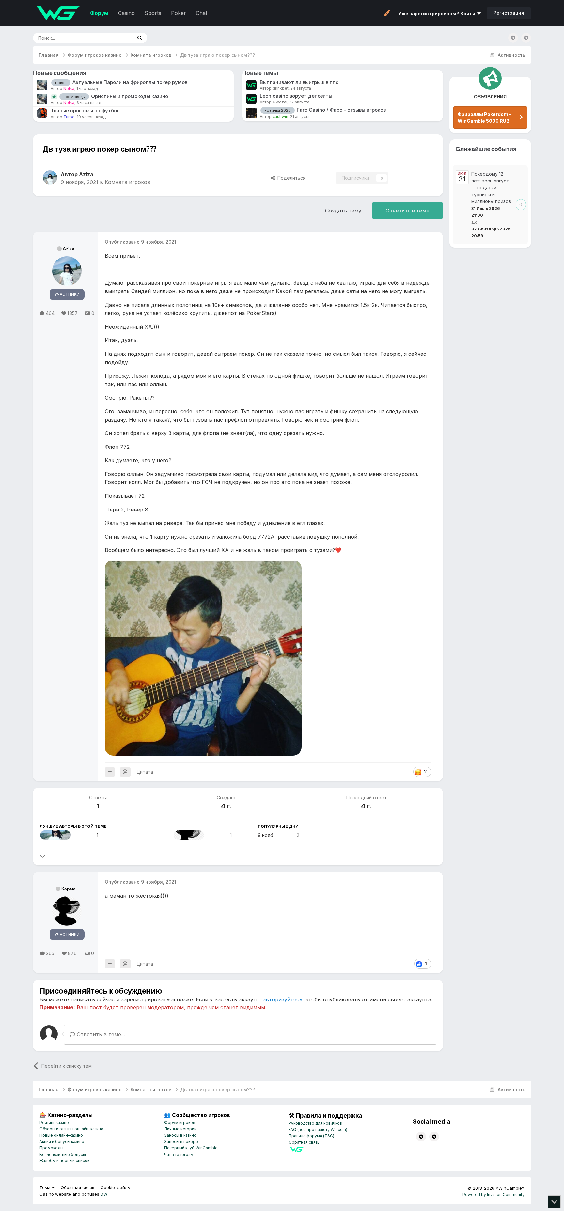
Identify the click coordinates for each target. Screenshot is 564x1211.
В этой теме (111, 37)
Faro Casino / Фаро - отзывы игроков (341, 110)
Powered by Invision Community (493, 1194)
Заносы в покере (181, 1141)
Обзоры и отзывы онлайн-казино (71, 1128)
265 (49, 953)
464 (49, 313)
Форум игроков (179, 1122)
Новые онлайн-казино (61, 1135)
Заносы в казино (180, 1135)
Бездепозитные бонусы (62, 1154)
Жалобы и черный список (64, 1160)
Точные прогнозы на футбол (85, 110)
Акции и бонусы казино (61, 1141)
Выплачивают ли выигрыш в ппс (299, 82)
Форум (99, 13)
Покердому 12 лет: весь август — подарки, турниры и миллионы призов (491, 187)
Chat (201, 13)
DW (104, 1194)
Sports (153, 13)
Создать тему (343, 210)
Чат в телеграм (179, 1154)
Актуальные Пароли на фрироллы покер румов (129, 82)
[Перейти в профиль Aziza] (50, 177)
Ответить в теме (407, 210)
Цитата (145, 772)
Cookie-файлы (116, 1187)
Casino (126, 13)
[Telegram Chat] (513, 38)
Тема (45, 1187)
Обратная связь (304, 1142)
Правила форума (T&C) (311, 1135)
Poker (178, 13)
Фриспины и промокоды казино (129, 96)
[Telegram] (526, 38)
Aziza (68, 248)
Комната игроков (127, 182)
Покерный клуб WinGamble (191, 1147)
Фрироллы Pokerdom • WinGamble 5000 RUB (484, 117)
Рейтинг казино (54, 1122)
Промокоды (51, 1147)
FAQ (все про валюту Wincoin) (318, 1129)
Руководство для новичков (315, 1123)
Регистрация (509, 13)
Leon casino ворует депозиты (296, 96)
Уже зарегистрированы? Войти (437, 13)
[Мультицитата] (110, 772)
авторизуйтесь (282, 999)
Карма (68, 888)
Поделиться (290, 178)
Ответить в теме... (100, 1034)
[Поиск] (139, 38)
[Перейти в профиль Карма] (189, 835)
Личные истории (180, 1128)
